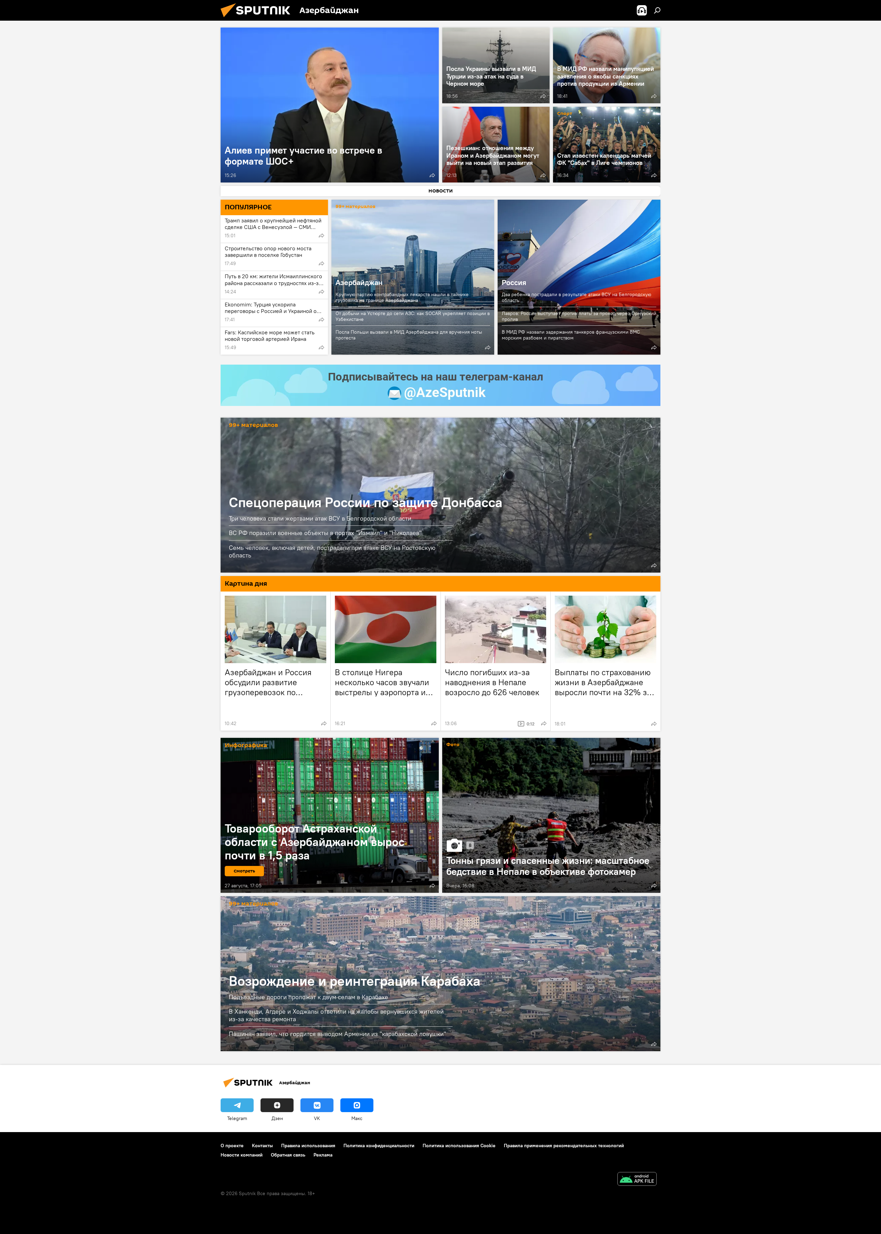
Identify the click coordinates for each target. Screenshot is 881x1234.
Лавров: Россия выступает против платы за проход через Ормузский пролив (579, 316)
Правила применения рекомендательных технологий (564, 1145)
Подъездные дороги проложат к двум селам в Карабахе (308, 997)
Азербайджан (359, 282)
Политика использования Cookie (459, 1145)
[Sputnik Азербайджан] (258, 19)
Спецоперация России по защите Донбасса (365, 502)
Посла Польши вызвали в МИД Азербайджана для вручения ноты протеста (409, 335)
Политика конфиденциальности (378, 1145)
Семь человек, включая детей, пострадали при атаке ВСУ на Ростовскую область (332, 551)
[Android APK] (637, 1180)
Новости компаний (242, 1155)
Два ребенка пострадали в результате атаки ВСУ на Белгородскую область (576, 297)
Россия (514, 282)
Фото (452, 745)
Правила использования (308, 1145)
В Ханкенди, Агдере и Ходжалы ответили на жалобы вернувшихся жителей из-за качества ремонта (336, 1015)
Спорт (564, 114)
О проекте (232, 1145)
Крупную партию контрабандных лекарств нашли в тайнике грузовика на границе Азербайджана (402, 297)
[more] (432, 175)
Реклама (323, 1155)
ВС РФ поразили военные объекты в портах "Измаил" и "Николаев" (325, 533)
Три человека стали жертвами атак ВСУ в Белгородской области (320, 518)
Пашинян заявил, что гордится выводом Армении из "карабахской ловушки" (337, 1034)
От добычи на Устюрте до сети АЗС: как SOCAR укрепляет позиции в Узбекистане (413, 316)
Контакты (262, 1145)
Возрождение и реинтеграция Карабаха (354, 981)
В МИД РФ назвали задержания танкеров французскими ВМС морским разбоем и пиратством (571, 335)
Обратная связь (288, 1155)
